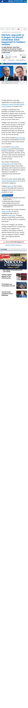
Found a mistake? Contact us (13, 245)
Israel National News (6, 32)
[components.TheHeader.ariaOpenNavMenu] (4, 1)
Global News (15, 32)
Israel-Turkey (11, 60)
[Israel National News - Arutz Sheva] (15, 1)
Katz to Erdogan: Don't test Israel (11, 203)
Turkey (4, 60)
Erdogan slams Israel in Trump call (11, 201)
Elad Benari (8, 55)
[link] (13, 262)
